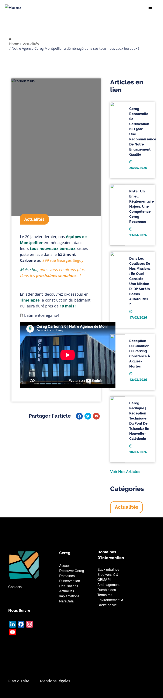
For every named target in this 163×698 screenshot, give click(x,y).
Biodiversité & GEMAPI (107, 577)
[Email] (96, 416)
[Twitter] (88, 416)
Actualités (31, 43)
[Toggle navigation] (150, 7)
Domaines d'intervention (69, 578)
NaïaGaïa (66, 601)
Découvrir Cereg (71, 570)
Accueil (64, 565)
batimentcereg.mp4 (41, 315)
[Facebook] (79, 416)
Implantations (69, 596)
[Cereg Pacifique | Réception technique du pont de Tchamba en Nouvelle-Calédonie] (117, 429)
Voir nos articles (125, 471)
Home (14, 43)
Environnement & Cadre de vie (110, 602)
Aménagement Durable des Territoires (108, 589)
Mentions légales (55, 680)
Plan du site (18, 680)
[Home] (13, 7)
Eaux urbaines (108, 569)
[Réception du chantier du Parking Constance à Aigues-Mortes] (117, 362)
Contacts (15, 586)
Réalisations (68, 585)
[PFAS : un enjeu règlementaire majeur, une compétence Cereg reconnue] (117, 215)
